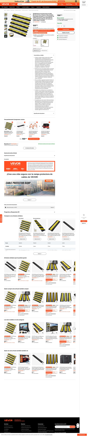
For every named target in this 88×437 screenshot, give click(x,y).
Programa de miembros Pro (26, 427)
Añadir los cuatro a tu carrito (33, 138)
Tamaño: (34, 48)
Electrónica (12, 10)
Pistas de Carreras (25, 10)
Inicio (5, 10)
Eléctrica (8, 10)
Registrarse (84, 223)
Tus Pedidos (6, 429)
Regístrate (84, 221)
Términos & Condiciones (42, 427)
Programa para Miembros (25, 425)
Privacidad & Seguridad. (48, 434)
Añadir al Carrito (65, 32)
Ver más (39, 253)
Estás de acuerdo (82, 434)
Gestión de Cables (18, 10)
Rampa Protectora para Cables (33, 10)
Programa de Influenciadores (26, 430)
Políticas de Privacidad (42, 429)
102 (14, 145)
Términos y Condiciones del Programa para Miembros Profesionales (46, 431)
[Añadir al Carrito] (15, 271)
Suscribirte (72, 426)
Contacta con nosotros (8, 425)
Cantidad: (35, 38)
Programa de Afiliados (25, 429)
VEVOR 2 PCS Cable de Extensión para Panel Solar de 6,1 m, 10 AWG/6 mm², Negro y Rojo (45, 132)
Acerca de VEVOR (41, 425)
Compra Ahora (66, 29)
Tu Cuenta (6, 430)
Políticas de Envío (7, 432)
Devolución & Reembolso (8, 427)
